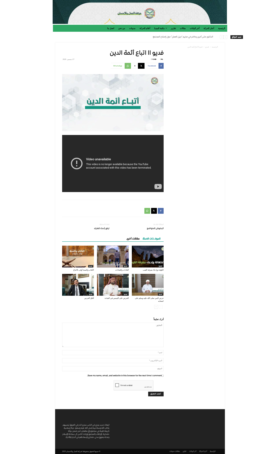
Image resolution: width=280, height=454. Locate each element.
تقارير (184, 451)
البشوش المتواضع (155, 228)
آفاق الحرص (89, 298)
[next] (222, 37)
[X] (154, 211)
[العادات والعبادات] (113, 256)
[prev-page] (161, 307)
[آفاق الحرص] (78, 285)
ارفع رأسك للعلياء (101, 228)
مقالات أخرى (133, 239)
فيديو (207, 47)
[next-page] (156, 307)
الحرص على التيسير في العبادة (117, 298)
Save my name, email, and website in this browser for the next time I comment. (124, 375)
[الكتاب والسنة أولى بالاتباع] (78, 256)
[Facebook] (161, 211)
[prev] (225, 37)
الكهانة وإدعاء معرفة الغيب (153, 270)
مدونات (172, 451)
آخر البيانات (192, 451)
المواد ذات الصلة (152, 239)
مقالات (177, 451)
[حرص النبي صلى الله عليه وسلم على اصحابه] (148, 285)
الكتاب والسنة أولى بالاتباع (83, 270)
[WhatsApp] (147, 211)
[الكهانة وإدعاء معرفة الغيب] (148, 256)
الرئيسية (215, 47)
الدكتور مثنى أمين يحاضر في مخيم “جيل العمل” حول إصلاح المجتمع (183, 37)
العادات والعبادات (122, 270)
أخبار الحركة (203, 451)
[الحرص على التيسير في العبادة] (113, 285)
